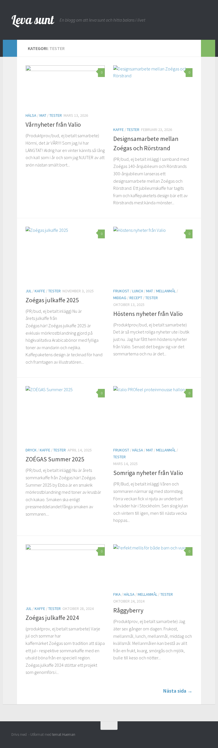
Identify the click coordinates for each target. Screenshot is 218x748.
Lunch (137, 290)
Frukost (121, 290)
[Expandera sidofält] (10, 48)
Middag (119, 297)
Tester (55, 115)
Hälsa (31, 115)
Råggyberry (128, 610)
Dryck (31, 450)
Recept (135, 297)
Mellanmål (166, 290)
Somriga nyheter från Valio (148, 473)
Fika (117, 594)
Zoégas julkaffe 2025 (52, 300)
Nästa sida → (177, 690)
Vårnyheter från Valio (53, 124)
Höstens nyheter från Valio (148, 314)
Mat (42, 115)
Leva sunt (32, 19)
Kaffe (118, 129)
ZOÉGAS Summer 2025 (55, 459)
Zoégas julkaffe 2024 (52, 618)
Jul (29, 290)
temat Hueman (63, 734)
